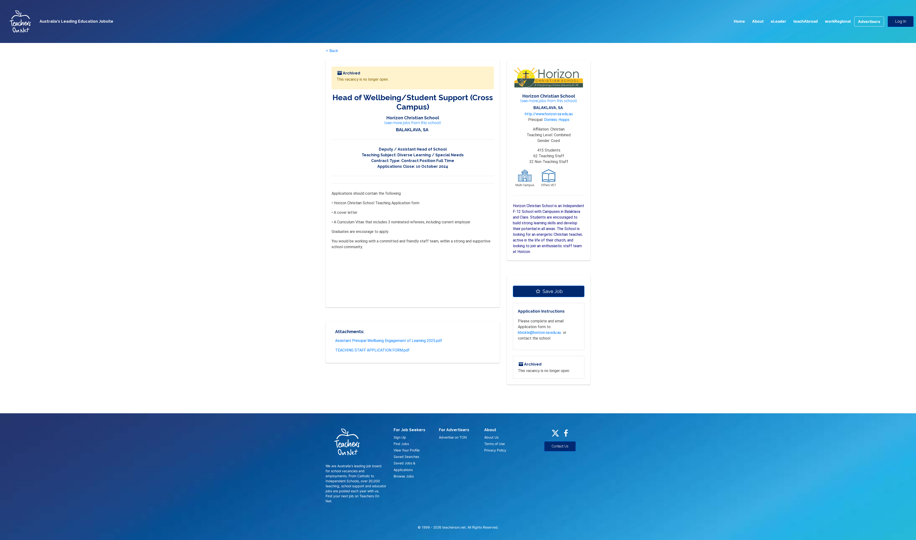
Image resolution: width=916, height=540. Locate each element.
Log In (900, 21)
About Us (491, 437)
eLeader (778, 21)
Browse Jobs (404, 476)
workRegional (838, 21)
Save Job (552, 291)
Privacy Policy (495, 450)
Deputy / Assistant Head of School (413, 149)
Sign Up (400, 437)
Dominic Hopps (556, 119)
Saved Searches (406, 457)
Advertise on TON (453, 437)
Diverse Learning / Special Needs (430, 155)
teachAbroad (805, 21)
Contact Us (560, 446)
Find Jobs (401, 444)
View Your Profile (407, 450)
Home (739, 21)
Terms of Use (494, 444)
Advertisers (869, 21)
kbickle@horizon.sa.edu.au (539, 332)
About (758, 21)
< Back (332, 50)
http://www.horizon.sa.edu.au (549, 114)
